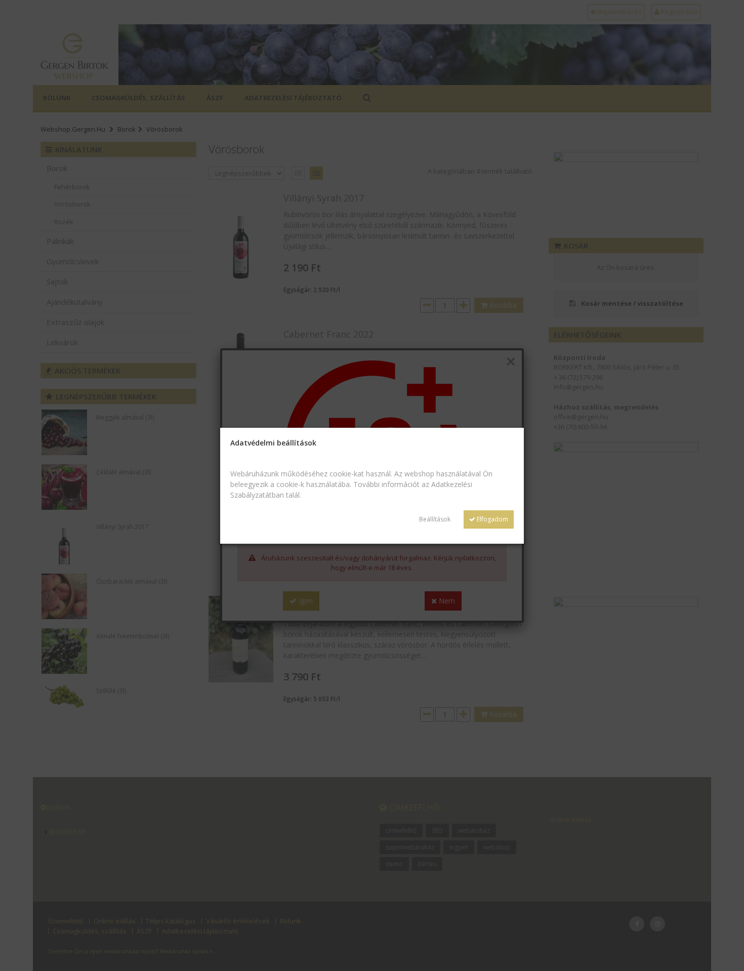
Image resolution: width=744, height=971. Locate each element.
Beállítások (434, 519)
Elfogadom (491, 519)
